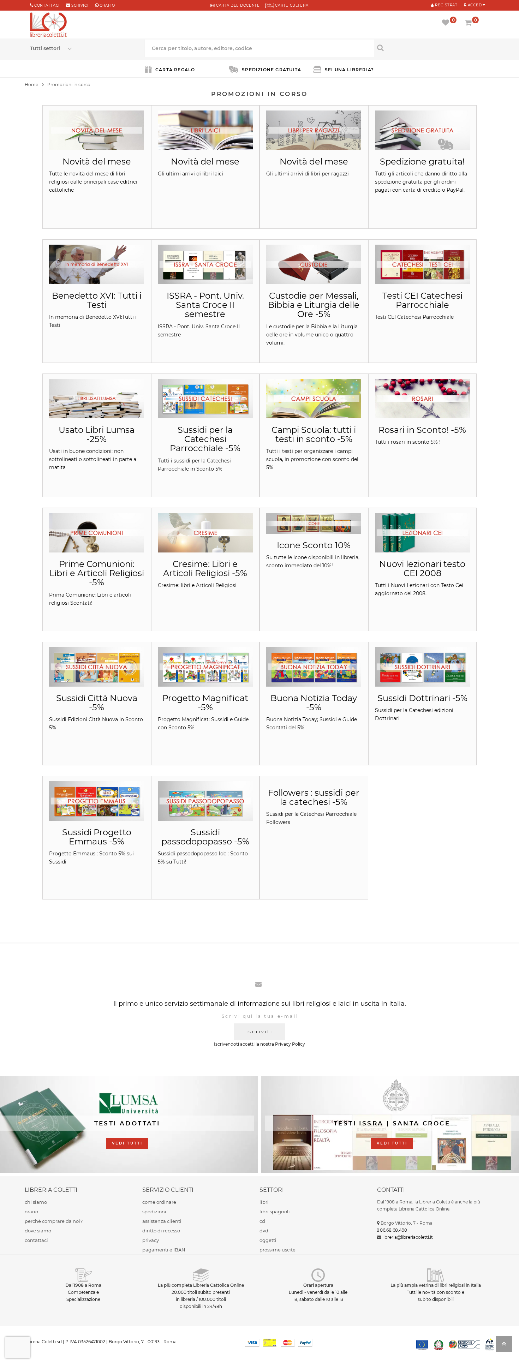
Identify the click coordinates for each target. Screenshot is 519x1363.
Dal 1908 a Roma (83, 1285)
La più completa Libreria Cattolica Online (201, 1285)
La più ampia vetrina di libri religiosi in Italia (435, 1285)
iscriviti (259, 1031)
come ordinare (159, 1202)
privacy (150, 1240)
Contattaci (47, 5)
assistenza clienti (161, 1221)
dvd (264, 1230)
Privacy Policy (290, 1044)
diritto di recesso (161, 1230)
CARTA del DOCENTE (237, 5)
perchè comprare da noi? (54, 1221)
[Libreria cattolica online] (48, 25)
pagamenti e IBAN (163, 1250)
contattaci (36, 1240)
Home (31, 84)
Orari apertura (318, 1285)
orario (107, 5)
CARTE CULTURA (291, 5)
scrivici (80, 5)
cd (262, 1221)
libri (264, 1202)
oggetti (268, 1240)
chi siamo (36, 1202)
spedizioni (154, 1211)
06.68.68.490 (393, 1230)
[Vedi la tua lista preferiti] (447, 23)
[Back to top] (504, 1346)
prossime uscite (278, 1250)
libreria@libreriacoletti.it (407, 1237)
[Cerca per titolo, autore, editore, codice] (431, 47)
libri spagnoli (275, 1211)
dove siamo (38, 1230)
